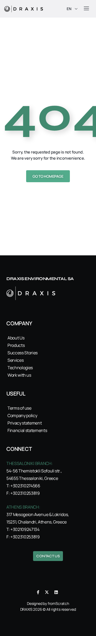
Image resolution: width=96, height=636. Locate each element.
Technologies (20, 368)
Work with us (19, 375)
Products (16, 345)
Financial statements (27, 430)
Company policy (22, 415)
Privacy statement (24, 423)
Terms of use (19, 408)
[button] (86, 8)
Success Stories (22, 353)
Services (15, 360)
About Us (15, 338)
